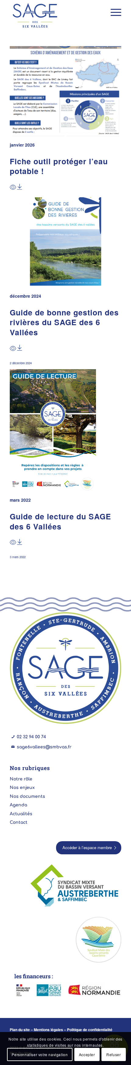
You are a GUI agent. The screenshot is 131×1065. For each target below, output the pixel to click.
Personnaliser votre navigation (40, 1054)
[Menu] (112, 12)
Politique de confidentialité (89, 1029)
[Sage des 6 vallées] (54, 15)
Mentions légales (48, 1029)
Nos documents (27, 796)
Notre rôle (21, 779)
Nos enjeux (22, 787)
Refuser (113, 1054)
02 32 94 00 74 (31, 737)
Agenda (18, 805)
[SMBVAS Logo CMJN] (75, 886)
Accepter (87, 1054)
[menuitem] (112, 12)
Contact (18, 822)
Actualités (21, 814)
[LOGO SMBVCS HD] (98, 940)
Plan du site (20, 1029)
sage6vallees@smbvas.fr (44, 747)
